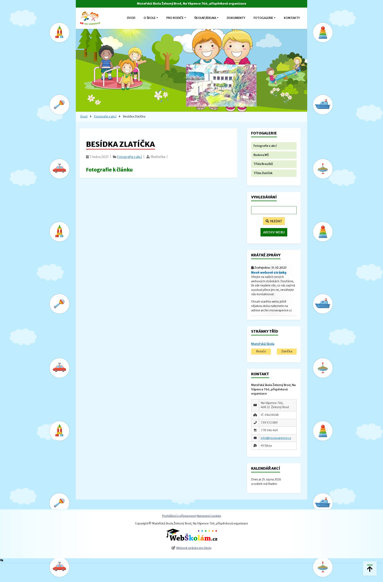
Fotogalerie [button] (263, 18)
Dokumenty (236, 18)
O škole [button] (150, 18)
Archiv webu (274, 232)
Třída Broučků (263, 164)
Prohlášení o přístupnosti (179, 516)
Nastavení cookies (208, 516)
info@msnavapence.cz (276, 438)
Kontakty (292, 18)
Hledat (275, 221)
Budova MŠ (261, 155)
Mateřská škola (262, 344)
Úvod (131, 18)
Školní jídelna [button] (205, 18)
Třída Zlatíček (263, 173)
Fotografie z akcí (105, 116)
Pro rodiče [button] (175, 18)
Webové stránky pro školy (193, 548)
